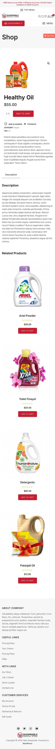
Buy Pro (50, 36)
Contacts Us (8, 688)
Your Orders (7, 648)
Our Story (6, 672)
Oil (9, 131)
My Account (7, 701)
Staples (16, 128)
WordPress (27, 743)
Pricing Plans (8, 643)
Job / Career (8, 677)
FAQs (4, 659)
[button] (47, 23)
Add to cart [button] (27, 331)
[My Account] (49, 16)
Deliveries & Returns (11, 711)
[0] (52, 16)
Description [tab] (11, 174)
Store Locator (8, 682)
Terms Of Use (8, 706)
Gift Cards (6, 716)
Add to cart (23, 113)
